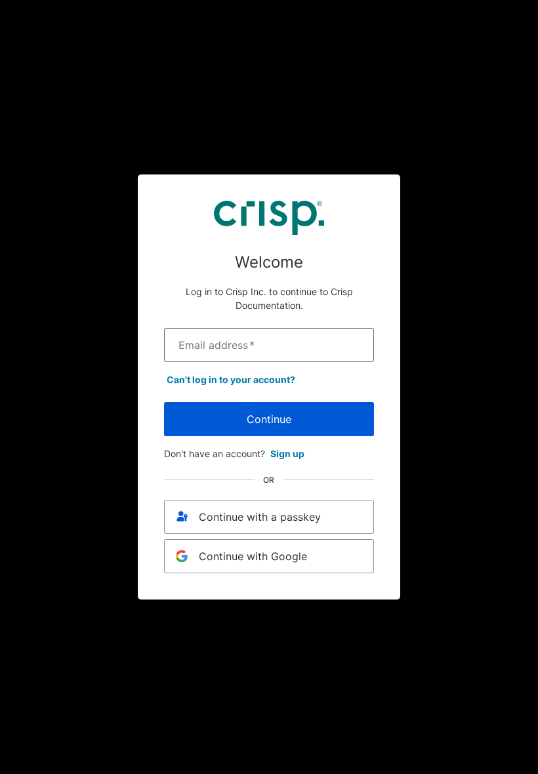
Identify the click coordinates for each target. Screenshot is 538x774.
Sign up (287, 453)
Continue (269, 419)
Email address (216, 345)
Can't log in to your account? (231, 379)
